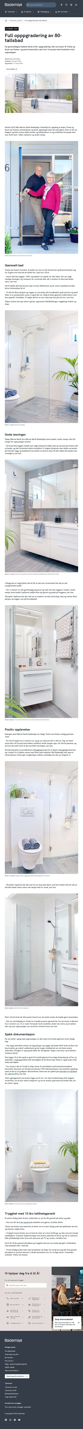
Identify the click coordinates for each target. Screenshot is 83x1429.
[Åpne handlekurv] (71, 5)
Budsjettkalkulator (12, 1394)
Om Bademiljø (10, 1351)
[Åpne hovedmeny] (76, 5)
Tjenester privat (11, 1387)
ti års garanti (24, 1222)
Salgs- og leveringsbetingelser (16, 1364)
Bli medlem (9, 1358)
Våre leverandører (12, 1370)
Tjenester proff (10, 1390)
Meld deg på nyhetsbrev (15, 1376)
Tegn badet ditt (10, 1397)
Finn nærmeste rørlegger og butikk (18, 1407)
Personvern (9, 1361)
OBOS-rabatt (9, 1367)
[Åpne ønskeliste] (66, 5)
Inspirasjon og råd (11, 1354)
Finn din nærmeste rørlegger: (14, 1280)
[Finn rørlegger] (62, 5)
